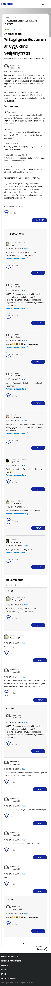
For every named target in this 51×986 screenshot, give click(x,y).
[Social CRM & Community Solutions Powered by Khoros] (41, 948)
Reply (38, 273)
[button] (43, 66)
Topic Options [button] (43, 23)
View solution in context (16, 258)
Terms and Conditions (11, 961)
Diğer (23, 71)
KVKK (3, 974)
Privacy (4, 965)
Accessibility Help (9, 957)
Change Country (8, 978)
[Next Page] (27, 585)
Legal (3, 970)
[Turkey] (7, 4)
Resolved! (18, 29)
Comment (40, 220)
